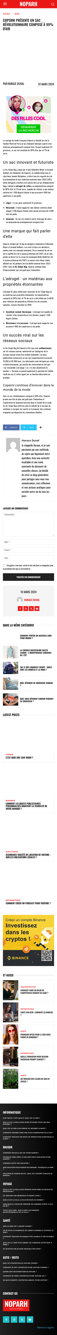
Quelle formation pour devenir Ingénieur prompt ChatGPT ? (34, 1058)
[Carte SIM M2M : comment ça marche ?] (10, 1012)
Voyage (9, 754)
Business (10, 800)
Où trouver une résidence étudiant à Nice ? (22, 1196)
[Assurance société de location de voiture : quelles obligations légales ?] (28, 832)
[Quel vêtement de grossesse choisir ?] (10, 684)
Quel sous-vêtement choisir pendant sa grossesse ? (36, 700)
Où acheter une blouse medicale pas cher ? (22, 1249)
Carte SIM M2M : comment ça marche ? (36, 1013)
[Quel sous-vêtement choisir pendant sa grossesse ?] (10, 699)
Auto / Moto (12, 852)
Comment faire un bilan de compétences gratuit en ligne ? (34, 991)
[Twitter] (31, 608)
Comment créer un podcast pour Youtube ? (28, 903)
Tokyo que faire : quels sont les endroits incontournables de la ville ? (21, 1211)
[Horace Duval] (13, 468)
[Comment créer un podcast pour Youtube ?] (28, 880)
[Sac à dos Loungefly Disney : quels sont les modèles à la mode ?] (10, 668)
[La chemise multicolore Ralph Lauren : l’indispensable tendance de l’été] (10, 652)
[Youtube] (36, 608)
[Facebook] (20, 608)
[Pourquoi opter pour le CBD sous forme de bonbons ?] (10, 1034)
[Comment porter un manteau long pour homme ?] (10, 636)
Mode (17, 13)
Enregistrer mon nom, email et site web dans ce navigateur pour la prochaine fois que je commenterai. (28, 567)
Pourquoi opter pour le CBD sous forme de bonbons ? (35, 1036)
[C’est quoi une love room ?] (28, 735)
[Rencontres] (28, 114)
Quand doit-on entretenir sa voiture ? (20, 1272)
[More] (41, 427)
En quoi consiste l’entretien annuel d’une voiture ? (25, 1280)
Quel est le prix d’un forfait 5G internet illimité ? (24, 1128)
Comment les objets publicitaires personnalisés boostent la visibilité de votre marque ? (26, 806)
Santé (23, 1031)
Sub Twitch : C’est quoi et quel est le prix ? (21, 1118)
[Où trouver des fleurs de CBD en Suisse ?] (10, 1079)
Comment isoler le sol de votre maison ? (21, 1153)
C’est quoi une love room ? (19, 757)
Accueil (6, 13)
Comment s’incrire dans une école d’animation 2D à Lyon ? (28, 1133)
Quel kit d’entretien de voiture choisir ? (20, 1263)
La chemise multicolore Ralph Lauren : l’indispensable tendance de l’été (35, 653)
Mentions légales (45, 1327)
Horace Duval (16, 83)
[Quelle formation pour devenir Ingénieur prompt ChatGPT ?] (10, 1057)
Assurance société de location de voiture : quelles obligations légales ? (28, 856)
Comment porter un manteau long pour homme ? (36, 637)
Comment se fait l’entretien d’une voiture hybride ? (26, 1267)
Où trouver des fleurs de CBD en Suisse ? (35, 1080)
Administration (28, 987)
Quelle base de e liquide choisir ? (17, 1226)
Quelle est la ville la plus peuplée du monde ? (23, 1200)
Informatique (13, 900)
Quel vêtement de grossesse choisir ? (36, 684)
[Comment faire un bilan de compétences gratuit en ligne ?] (10, 990)
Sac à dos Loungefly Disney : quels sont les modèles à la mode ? (36, 668)
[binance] (28, 940)
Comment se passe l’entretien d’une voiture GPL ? (24, 1276)
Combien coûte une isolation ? (16, 1163)
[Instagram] (25, 608)
